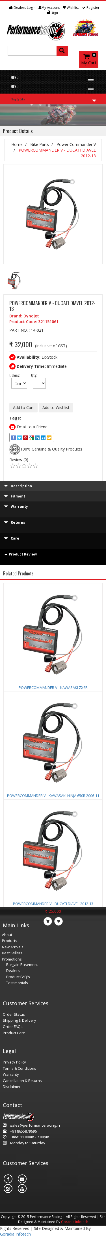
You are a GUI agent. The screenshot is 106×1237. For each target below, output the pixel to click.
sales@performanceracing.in (35, 1125)
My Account (51, 7)
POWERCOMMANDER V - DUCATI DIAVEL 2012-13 (53, 903)
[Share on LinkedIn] (37, 437)
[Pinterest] (26, 437)
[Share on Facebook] (14, 437)
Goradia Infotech (74, 1221)
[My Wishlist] (6, 7)
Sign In (56, 12)
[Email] (49, 437)
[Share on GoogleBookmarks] (31, 437)
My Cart (88, 62)
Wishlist (73, 7)
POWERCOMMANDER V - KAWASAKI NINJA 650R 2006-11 (53, 795)
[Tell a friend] (43, 437)
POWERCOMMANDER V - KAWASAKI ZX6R (53, 687)
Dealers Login (24, 7)
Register (92, 7)
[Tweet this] (20, 437)
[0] (12, 465)
